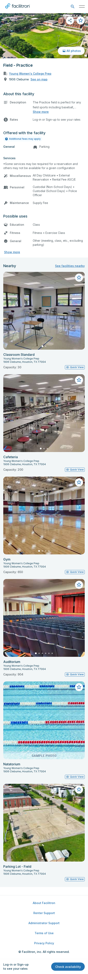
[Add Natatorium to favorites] (79, 687)
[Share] (70, 20)
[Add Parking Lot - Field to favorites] (79, 789)
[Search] (72, 6)
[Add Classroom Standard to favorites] (79, 278)
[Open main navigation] (82, 6)
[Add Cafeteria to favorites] (79, 380)
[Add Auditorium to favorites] (79, 585)
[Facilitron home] (17, 9)
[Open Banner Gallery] (44, 35)
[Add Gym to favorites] (79, 482)
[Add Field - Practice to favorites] (81, 20)
